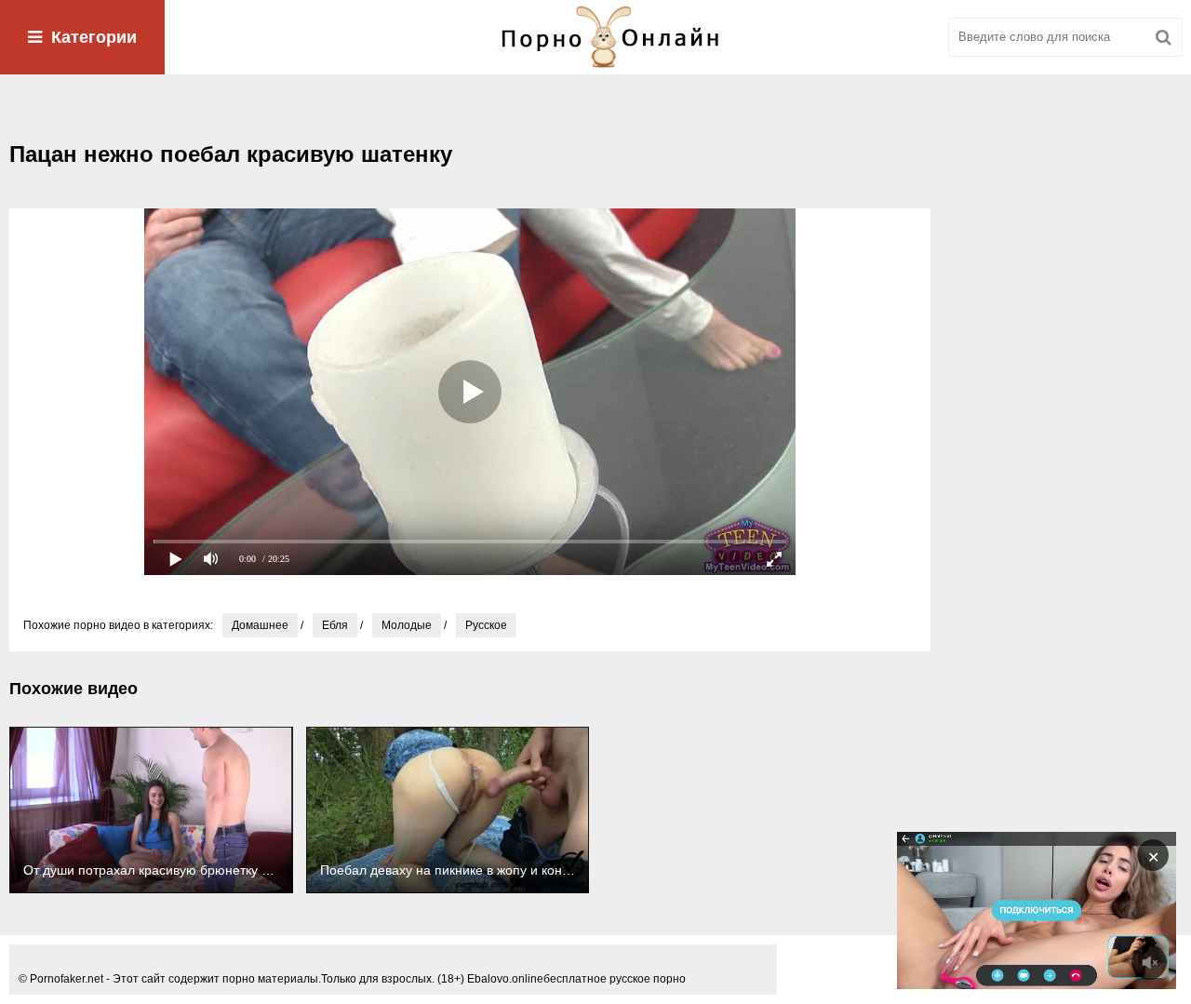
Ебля (335, 625)
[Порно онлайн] (595, 37)
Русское (486, 625)
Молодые (406, 625)
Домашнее (260, 625)
